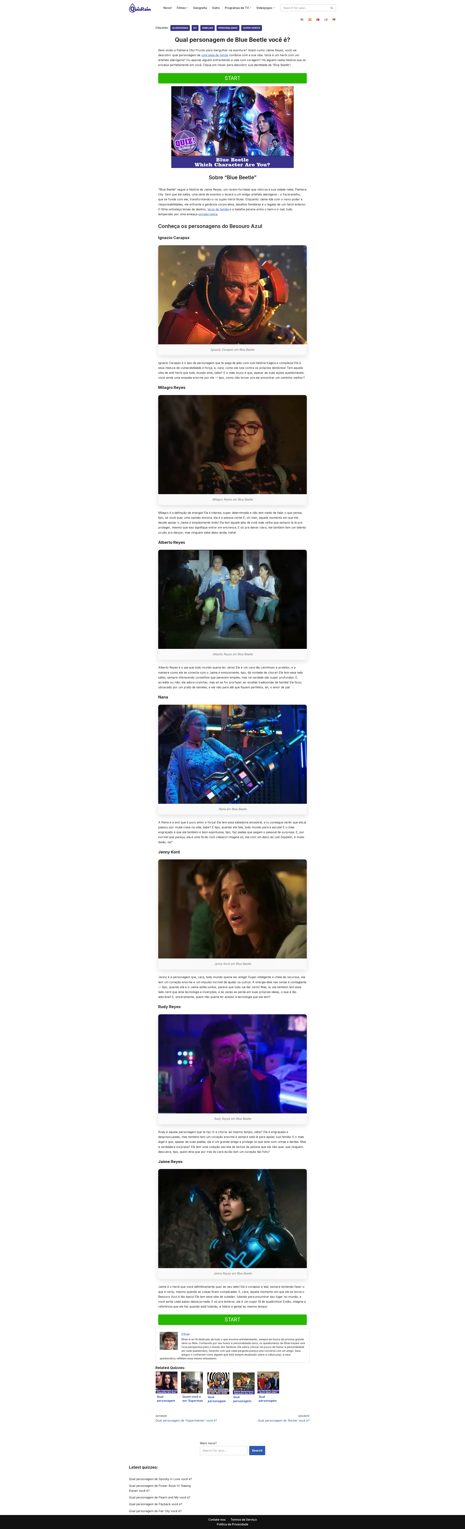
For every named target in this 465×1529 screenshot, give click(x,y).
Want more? (208, 1443)
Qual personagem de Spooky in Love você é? (160, 1479)
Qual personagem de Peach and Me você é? (159, 1497)
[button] (187, 8)
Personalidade (228, 28)
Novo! (167, 8)
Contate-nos (216, 1519)
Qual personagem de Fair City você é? (155, 1511)
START (232, 78)
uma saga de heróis (214, 55)
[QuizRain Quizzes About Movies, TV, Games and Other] (140, 8)
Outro (216, 8)
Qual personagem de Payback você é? (155, 1504)
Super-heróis (251, 28)
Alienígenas (180, 28)
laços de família (218, 209)
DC (195, 28)
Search (257, 1450)
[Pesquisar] (332, 7)
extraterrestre (207, 214)
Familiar (207, 28)
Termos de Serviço (244, 1519)
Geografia (200, 8)
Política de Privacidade (232, 1524)
